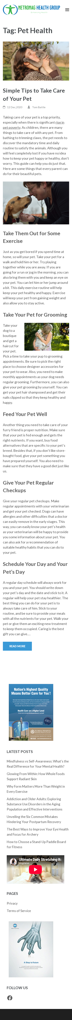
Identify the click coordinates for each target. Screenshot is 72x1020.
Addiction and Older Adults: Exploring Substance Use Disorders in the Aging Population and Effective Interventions (34, 804)
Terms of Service (19, 911)
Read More (17, 646)
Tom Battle (39, 107)
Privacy (12, 903)
